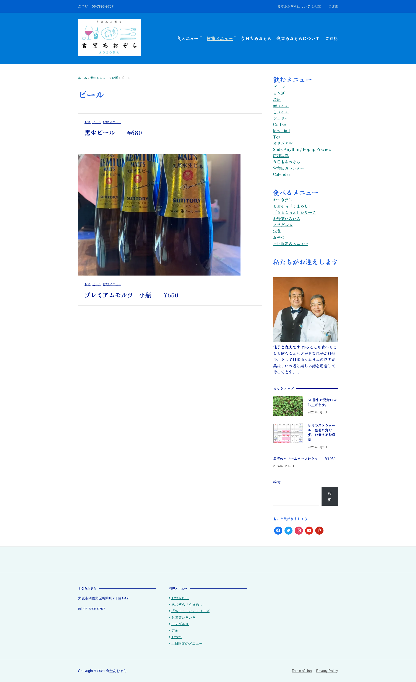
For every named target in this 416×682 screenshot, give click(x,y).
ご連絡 (333, 6)
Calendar (281, 174)
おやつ (279, 237)
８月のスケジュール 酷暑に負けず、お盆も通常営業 (321, 432)
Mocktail (281, 130)
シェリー (281, 118)
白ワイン (281, 111)
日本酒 (279, 93)
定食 (277, 231)
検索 (277, 482)
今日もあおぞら (256, 38)
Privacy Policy (327, 670)
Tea (276, 137)
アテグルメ (282, 224)
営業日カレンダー (288, 168)
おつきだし (282, 199)
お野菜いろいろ (286, 218)
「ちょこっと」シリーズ (294, 212)
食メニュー (187, 38)
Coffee (279, 124)
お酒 (115, 77)
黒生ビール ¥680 (113, 132)
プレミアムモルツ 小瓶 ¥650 (131, 294)
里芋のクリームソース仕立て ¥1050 (304, 458)
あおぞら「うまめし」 (292, 206)
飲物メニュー (220, 38)
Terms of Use (302, 670)
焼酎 (277, 99)
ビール (96, 122)
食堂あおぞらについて (298, 38)
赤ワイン (281, 105)
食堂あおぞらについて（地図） (300, 6)
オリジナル (282, 143)
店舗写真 (281, 155)
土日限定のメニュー (290, 243)
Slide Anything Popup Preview (302, 149)
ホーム (82, 77)
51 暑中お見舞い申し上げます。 (322, 402)
